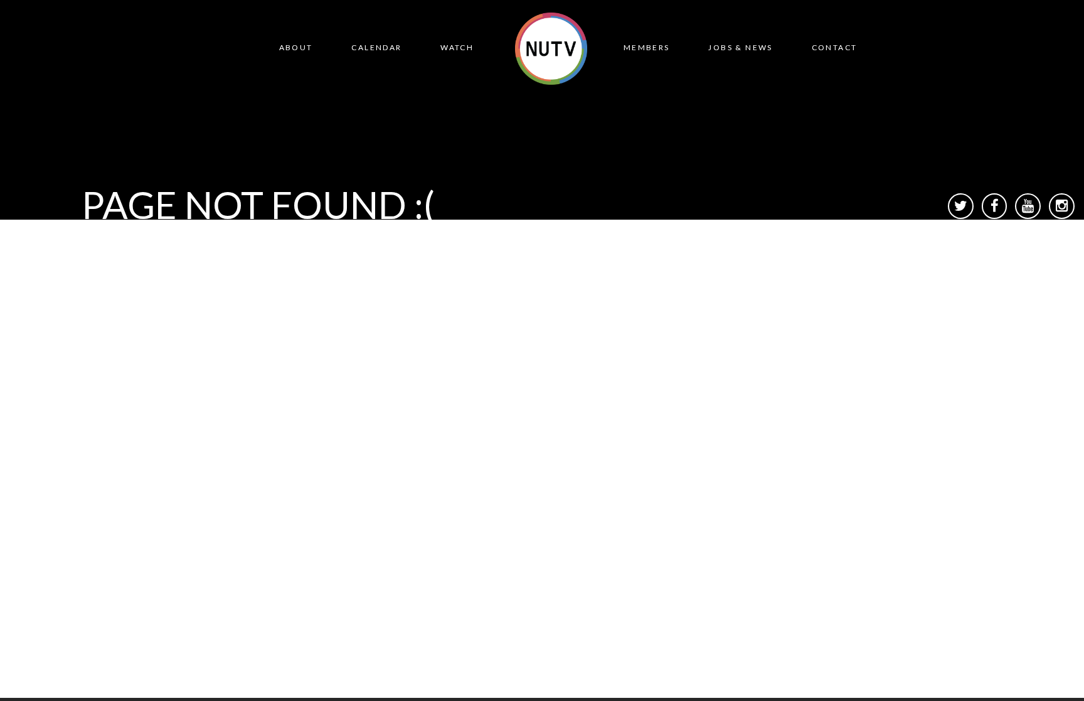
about (296, 47)
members (647, 47)
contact (835, 47)
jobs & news (740, 47)
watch (457, 47)
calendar (376, 47)
